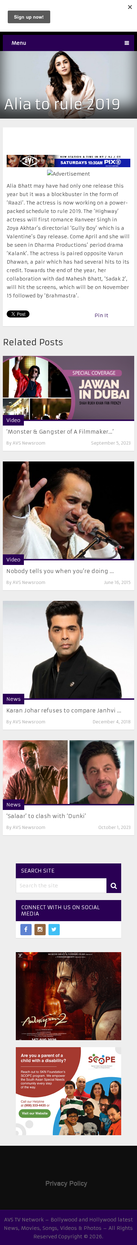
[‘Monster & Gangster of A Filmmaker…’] (68, 388)
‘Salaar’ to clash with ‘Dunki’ (46, 816)
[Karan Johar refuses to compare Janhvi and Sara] (68, 650)
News (13, 699)
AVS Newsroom (29, 443)
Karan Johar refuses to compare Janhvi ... (63, 710)
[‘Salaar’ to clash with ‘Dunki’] (68, 772)
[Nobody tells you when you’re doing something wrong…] (68, 510)
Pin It (101, 315)
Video (13, 420)
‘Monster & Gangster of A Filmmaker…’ (60, 431)
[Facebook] (26, 929)
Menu (19, 43)
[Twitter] (54, 929)
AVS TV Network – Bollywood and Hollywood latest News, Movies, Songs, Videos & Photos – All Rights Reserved (68, 1228)
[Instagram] (40, 929)
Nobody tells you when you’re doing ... (60, 571)
